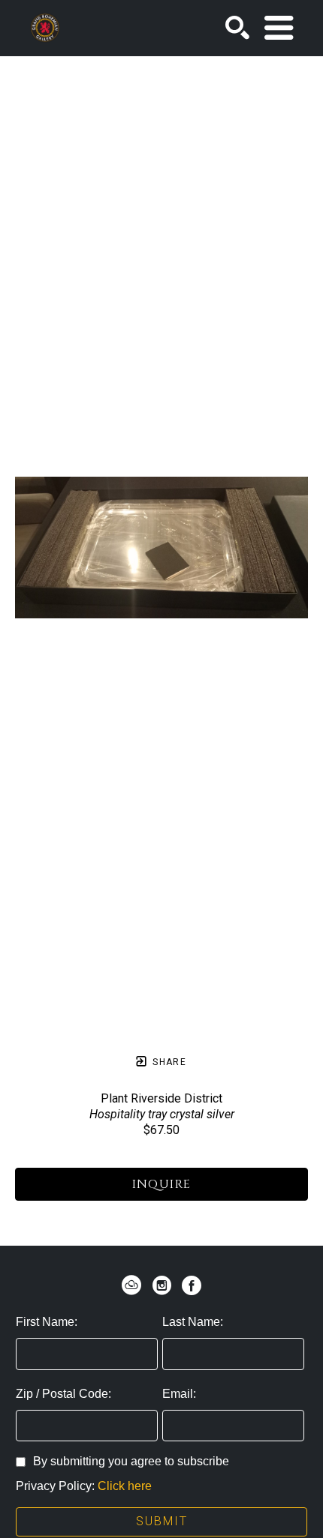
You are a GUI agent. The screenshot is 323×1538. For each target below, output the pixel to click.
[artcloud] (131, 1285)
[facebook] (191, 1285)
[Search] (237, 28)
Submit (162, 1521)
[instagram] (161, 1285)
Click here (125, 1486)
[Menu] (278, 28)
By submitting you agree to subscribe (131, 1461)
